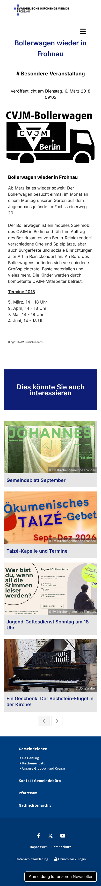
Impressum (39, 847)
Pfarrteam (28, 792)
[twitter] (50, 835)
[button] (50, 31)
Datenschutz (61, 847)
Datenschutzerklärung (32, 859)
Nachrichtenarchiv (35, 805)
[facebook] (38, 835)
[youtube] (62, 835)
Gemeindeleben (33, 748)
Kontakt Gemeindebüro (40, 780)
